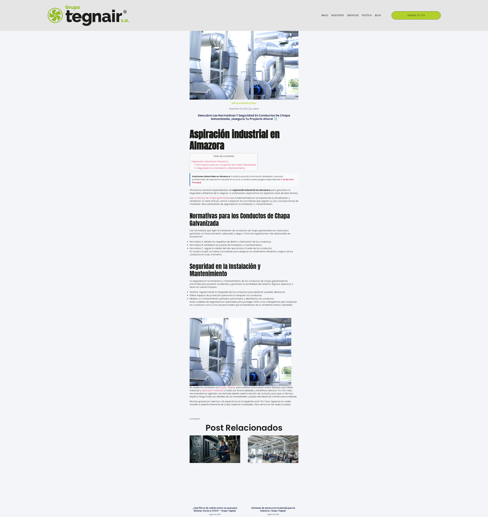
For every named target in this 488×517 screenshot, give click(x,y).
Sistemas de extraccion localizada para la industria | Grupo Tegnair (273, 509)
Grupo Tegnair (227, 387)
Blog (378, 15)
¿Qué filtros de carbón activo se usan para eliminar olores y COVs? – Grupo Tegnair (215, 509)
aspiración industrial (212, 390)
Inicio (325, 15)
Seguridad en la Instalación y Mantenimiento (219, 168)
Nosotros (337, 15)
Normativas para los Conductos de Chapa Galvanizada (225, 164)
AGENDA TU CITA (416, 15)
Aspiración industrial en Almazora (209, 161)
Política (367, 15)
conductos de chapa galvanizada (212, 198)
